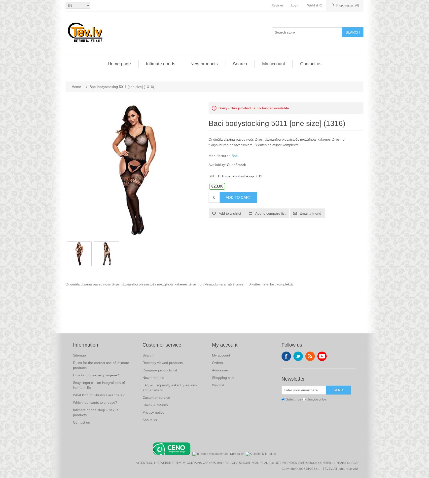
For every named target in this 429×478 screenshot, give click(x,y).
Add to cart (238, 197)
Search (353, 32)
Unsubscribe (316, 399)
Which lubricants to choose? (95, 402)
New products (204, 63)
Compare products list (160, 370)
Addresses (220, 370)
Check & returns (155, 405)
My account (273, 63)
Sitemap (79, 355)
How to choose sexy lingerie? (96, 375)
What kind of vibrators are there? (99, 395)
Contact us (311, 63)
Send (338, 390)
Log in (295, 5)
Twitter (298, 356)
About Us (150, 420)
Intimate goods (160, 63)
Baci (235, 156)
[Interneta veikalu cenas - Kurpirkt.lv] (218, 453)
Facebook (286, 356)
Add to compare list (270, 213)
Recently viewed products (163, 363)
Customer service (156, 397)
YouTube (322, 356)
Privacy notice (153, 412)
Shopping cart (223, 378)
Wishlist (218, 385)
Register (277, 5)
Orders (217, 363)
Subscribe (293, 399)
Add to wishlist (230, 213)
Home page (119, 63)
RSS (310, 356)
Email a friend (310, 213)
